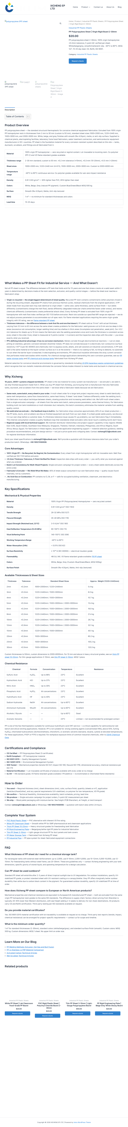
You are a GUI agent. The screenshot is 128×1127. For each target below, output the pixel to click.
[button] (89, 7)
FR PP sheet (97, 557)
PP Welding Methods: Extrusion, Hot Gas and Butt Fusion (30, 947)
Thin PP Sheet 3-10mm (16, 832)
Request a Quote (78, 61)
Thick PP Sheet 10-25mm (17, 826)
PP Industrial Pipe (14, 838)
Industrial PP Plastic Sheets (92, 21)
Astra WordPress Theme (82, 1122)
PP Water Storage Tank (16, 835)
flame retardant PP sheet (44, 320)
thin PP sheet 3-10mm (63, 657)
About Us (110, 7)
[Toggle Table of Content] (27, 116)
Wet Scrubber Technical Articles (20, 956)
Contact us (98, 7)
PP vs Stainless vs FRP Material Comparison (25, 950)
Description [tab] (10, 110)
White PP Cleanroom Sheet (18, 823)
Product (84, 7)
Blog (120, 7)
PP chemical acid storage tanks (41, 358)
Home (75, 7)
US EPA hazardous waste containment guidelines (102, 363)
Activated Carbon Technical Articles (22, 953)
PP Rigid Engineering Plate (18, 829)
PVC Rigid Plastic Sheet (17, 821)
